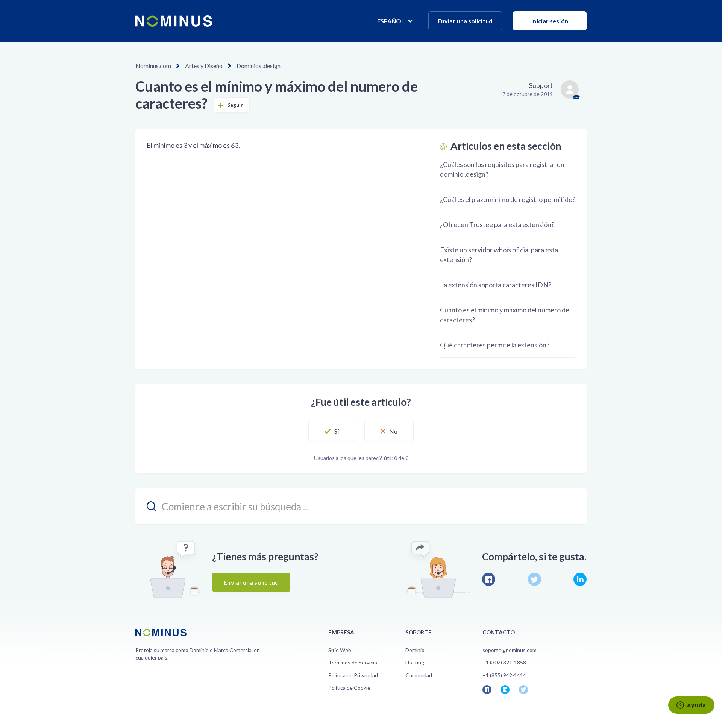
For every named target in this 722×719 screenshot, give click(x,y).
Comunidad (418, 675)
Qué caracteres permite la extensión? (494, 345)
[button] (331, 431)
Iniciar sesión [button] (549, 20)
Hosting (414, 662)
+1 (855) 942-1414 (504, 675)
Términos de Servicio (352, 662)
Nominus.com (153, 65)
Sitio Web (339, 650)
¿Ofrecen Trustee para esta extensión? (497, 224)
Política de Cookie (349, 687)
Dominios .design (259, 65)
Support (541, 85)
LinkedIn (580, 579)
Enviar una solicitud (465, 20)
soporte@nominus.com (509, 650)
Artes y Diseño (204, 65)
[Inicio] (173, 21)
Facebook (488, 579)
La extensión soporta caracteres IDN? (495, 285)
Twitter (534, 579)
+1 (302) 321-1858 (504, 662)
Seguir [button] (235, 105)
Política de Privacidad (353, 675)
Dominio (415, 650)
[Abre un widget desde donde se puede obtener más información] (691, 705)
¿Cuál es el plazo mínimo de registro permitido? (507, 199)
